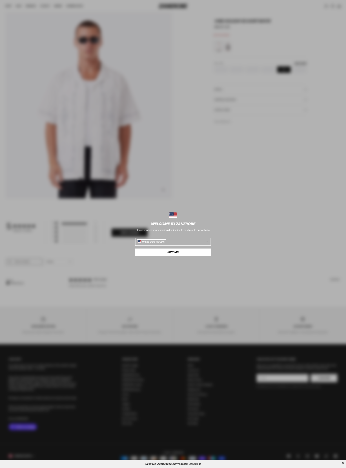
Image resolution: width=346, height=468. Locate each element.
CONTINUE (173, 252)
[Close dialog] (343, 463)
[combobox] (151, 242)
